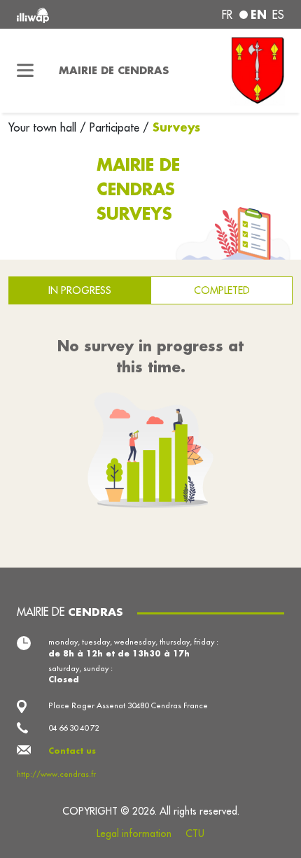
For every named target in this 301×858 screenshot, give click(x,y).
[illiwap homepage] (67, 14)
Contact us (72, 750)
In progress (79, 290)
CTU (195, 833)
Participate (114, 127)
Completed (222, 290)
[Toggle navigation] (25, 70)
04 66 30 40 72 (73, 728)
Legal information (134, 833)
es (278, 15)
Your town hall (44, 127)
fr (227, 15)
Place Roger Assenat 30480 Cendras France (128, 705)
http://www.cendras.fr (56, 774)
